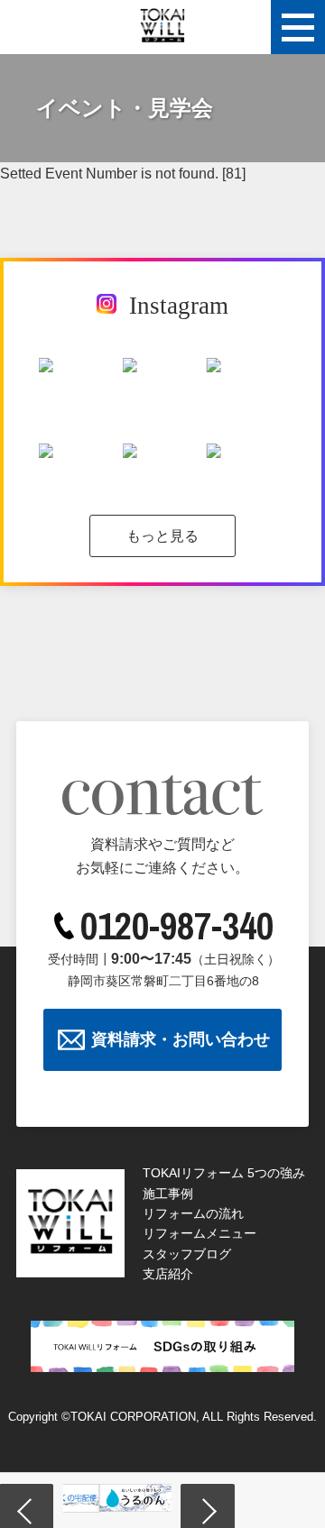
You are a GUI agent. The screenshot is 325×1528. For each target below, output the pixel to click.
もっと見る (162, 536)
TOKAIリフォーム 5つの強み (224, 1173)
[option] (132, 1498)
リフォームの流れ (193, 1213)
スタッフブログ (187, 1254)
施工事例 (168, 1193)
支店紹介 (168, 1274)
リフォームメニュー (199, 1233)
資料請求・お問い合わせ (180, 1039)
